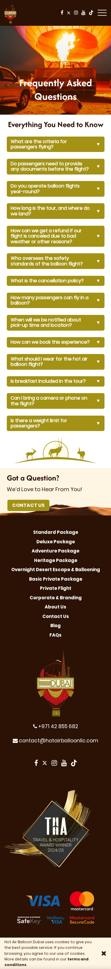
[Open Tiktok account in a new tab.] (91, 13)
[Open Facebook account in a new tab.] (62, 13)
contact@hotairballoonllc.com (58, 740)
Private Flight (55, 588)
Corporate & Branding (56, 598)
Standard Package (55, 532)
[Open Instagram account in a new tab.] (76, 13)
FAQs (55, 635)
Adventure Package (55, 551)
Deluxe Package (55, 542)
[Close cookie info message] (104, 953)
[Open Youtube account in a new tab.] (83, 13)
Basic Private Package (55, 579)
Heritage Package (55, 560)
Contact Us (28, 505)
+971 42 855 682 (57, 726)
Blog (55, 625)
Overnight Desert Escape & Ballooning (55, 569)
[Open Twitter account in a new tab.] (68, 13)
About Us (55, 607)
